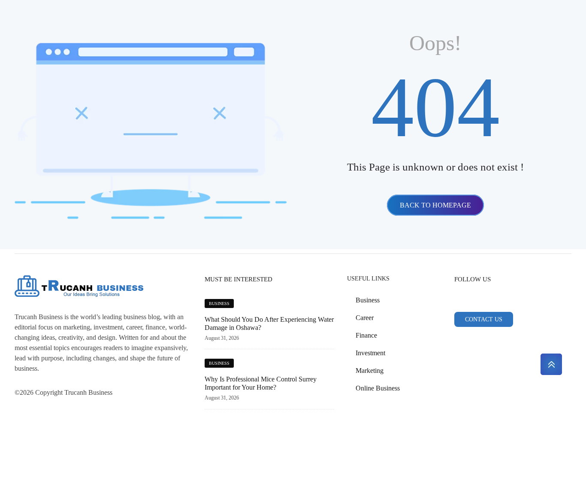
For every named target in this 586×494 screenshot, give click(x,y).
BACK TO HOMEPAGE (435, 205)
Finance (366, 335)
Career (365, 317)
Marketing (370, 370)
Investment (370, 353)
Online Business (378, 388)
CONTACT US (483, 319)
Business (219, 303)
